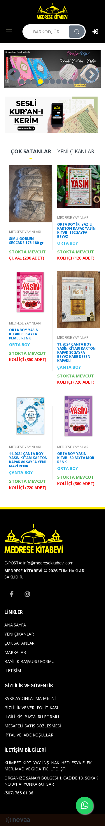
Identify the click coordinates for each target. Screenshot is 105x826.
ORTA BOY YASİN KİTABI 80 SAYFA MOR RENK (75, 457)
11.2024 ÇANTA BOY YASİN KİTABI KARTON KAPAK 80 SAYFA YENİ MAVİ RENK (28, 459)
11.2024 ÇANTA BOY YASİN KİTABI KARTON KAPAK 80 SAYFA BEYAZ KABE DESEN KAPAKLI (76, 352)
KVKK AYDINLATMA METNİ (30, 698)
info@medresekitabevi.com (48, 563)
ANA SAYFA (15, 625)
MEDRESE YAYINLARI (25, 231)
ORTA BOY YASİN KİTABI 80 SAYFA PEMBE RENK (23, 334)
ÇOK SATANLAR (19, 643)
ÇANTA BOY (69, 367)
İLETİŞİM (12, 670)
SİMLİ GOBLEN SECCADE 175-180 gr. (27, 240)
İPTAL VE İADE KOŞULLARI (29, 735)
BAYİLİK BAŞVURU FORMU (29, 661)
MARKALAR (15, 652)
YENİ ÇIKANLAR (19, 634)
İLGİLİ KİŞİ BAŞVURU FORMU (31, 716)
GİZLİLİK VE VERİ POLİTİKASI (31, 707)
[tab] (30, 151)
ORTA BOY (67, 243)
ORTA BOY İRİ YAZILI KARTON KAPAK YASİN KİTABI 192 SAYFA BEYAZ (76, 230)
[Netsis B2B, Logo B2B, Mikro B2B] (17, 819)
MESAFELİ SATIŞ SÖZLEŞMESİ (32, 726)
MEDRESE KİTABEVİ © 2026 (30, 570)
